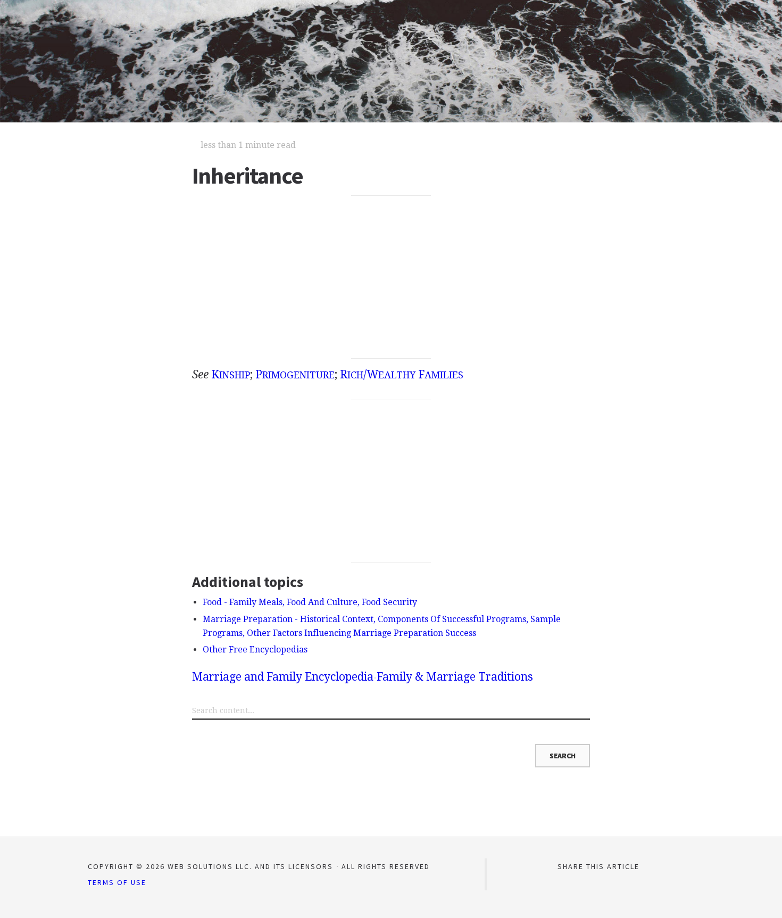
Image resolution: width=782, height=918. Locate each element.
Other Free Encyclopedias (255, 649)
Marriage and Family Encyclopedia (282, 676)
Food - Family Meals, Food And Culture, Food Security (310, 602)
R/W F (401, 374)
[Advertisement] (391, 277)
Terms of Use (117, 882)
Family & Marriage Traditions (455, 676)
